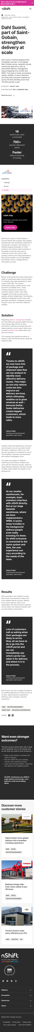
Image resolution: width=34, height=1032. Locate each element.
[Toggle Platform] (17, 990)
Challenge (7, 182)
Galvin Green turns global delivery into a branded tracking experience (16, 840)
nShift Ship (6, 710)
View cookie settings (9, 1025)
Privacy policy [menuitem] (16, 1022)
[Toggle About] (17, 1005)
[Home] (2, 15)
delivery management (17, 320)
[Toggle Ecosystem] (17, 995)
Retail (13, 849)
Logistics (14, 939)
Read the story (6, 95)
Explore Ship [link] (10, 227)
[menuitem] (9, 1025)
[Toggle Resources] (17, 1000)
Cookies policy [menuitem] (26, 1022)
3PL (21, 939)
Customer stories (9, 15)
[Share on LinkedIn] (13, 715)
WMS (3, 707)
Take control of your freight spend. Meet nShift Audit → (13, 3)
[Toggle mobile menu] (30, 8)
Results (6, 190)
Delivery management (15, 707)
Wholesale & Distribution (21, 710)
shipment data (13, 330)
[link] (9, 957)
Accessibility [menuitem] (6, 1022)
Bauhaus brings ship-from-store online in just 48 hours (16, 886)
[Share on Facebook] (9, 715)
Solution (6, 186)
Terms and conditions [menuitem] (25, 1024)
